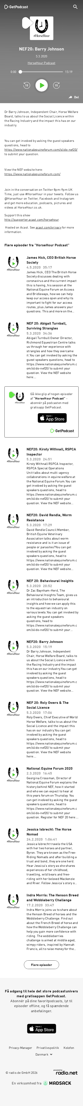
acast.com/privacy (48, 227)
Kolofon (69, 1048)
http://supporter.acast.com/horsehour (31, 219)
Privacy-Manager (20, 1048)
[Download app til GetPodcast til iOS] (52, 418)
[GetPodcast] (16, 6)
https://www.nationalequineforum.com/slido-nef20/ (40, 149)
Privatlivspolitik (48, 1048)
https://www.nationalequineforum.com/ (32, 174)
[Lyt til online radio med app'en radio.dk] (65, 1072)
